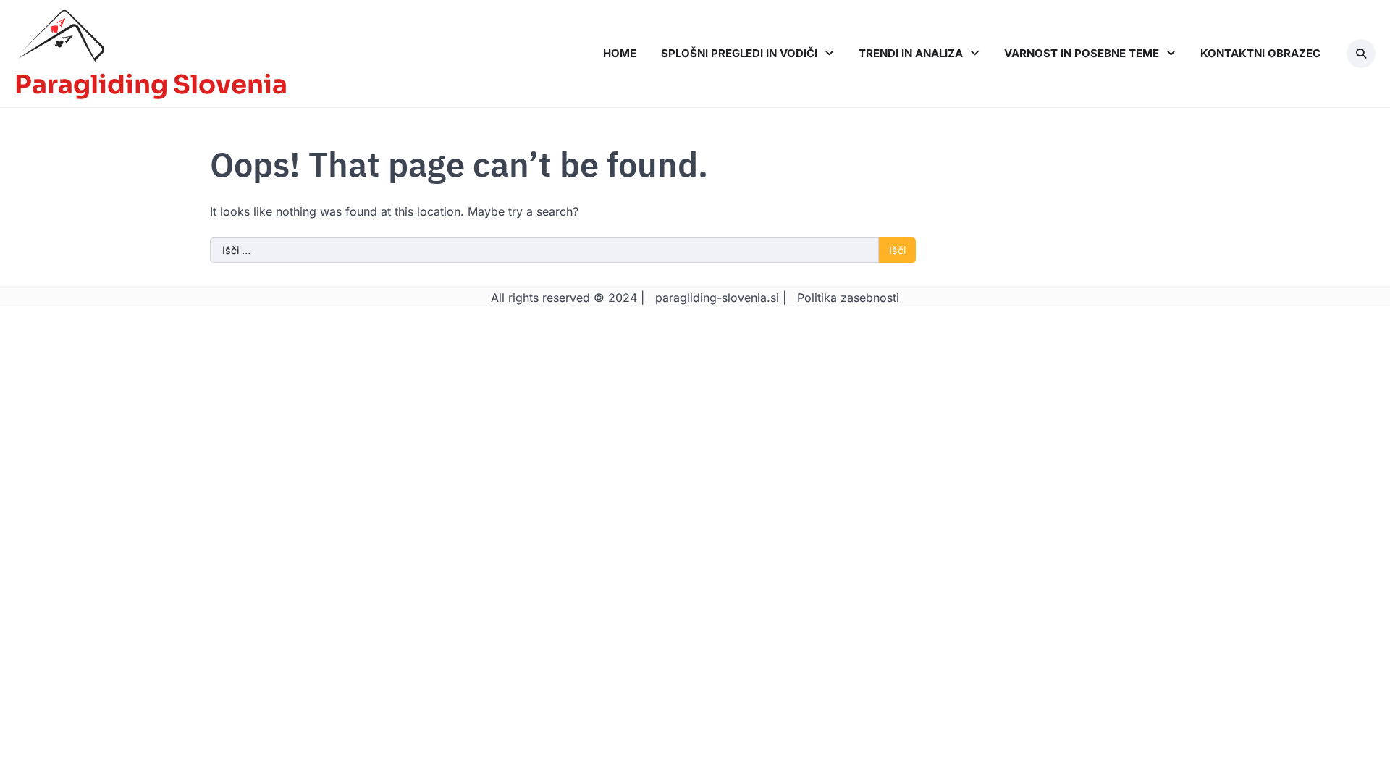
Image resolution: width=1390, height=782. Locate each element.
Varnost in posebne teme (1081, 53)
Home (619, 53)
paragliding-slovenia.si (717, 297)
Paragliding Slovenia (150, 85)
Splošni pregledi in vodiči (739, 53)
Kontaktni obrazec (1260, 53)
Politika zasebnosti (848, 297)
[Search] (1361, 53)
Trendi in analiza (911, 53)
